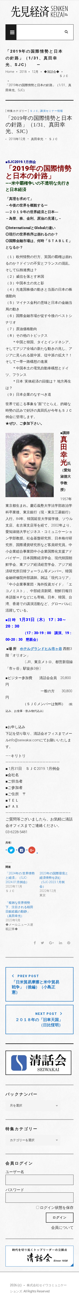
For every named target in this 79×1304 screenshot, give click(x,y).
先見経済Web (39, 12)
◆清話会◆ (51, 71)
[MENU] (10, 32)
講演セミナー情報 (51, 110)
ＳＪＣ (63, 76)
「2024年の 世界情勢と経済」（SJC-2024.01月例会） (20, 878)
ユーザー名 (14, 1172)
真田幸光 (37, 139)
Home (9, 71)
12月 (35, 71)
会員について (62, 1227)
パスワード (14, 1190)
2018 (23, 71)
